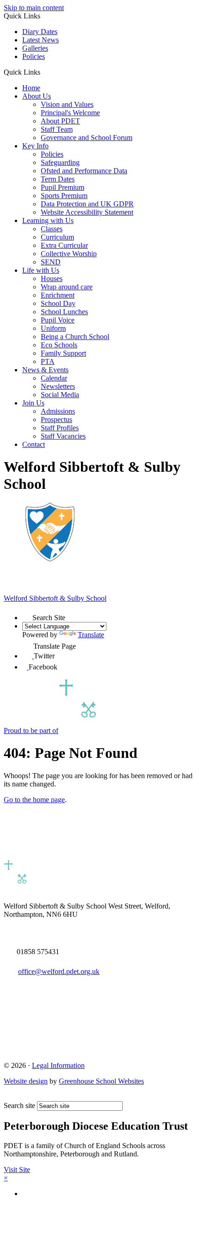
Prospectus (56, 419)
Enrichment (58, 295)
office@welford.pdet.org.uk (59, 971)
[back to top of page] (8, 1097)
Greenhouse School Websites (101, 1081)
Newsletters (58, 386)
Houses (51, 278)
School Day (58, 303)
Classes (51, 229)
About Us (36, 96)
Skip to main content (34, 8)
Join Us (33, 403)
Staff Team (57, 129)
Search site (19, 1105)
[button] (43, 72)
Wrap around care (67, 287)
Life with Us (40, 270)
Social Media (60, 395)
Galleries (35, 48)
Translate (91, 635)
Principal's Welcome (70, 113)
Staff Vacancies (63, 436)
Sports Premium (64, 195)
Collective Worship (69, 254)
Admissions (58, 411)
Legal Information (58, 1065)
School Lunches (64, 312)
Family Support (63, 353)
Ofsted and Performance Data (84, 171)
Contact (33, 444)
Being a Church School (75, 336)
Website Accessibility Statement (87, 212)
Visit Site (17, 1169)
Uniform (53, 328)
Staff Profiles (60, 428)
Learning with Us (48, 220)
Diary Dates (39, 31)
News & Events (45, 370)
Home (31, 88)
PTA (48, 361)
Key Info (35, 146)
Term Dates (58, 179)
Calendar (54, 378)
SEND (51, 262)
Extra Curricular (64, 245)
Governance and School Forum (86, 137)
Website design (26, 1081)
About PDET (60, 121)
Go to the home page (34, 799)
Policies (33, 56)
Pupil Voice (58, 320)
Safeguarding (60, 162)
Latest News (40, 40)
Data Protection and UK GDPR (87, 204)
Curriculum (57, 237)
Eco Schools (59, 345)
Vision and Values (67, 104)
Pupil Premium (62, 187)
